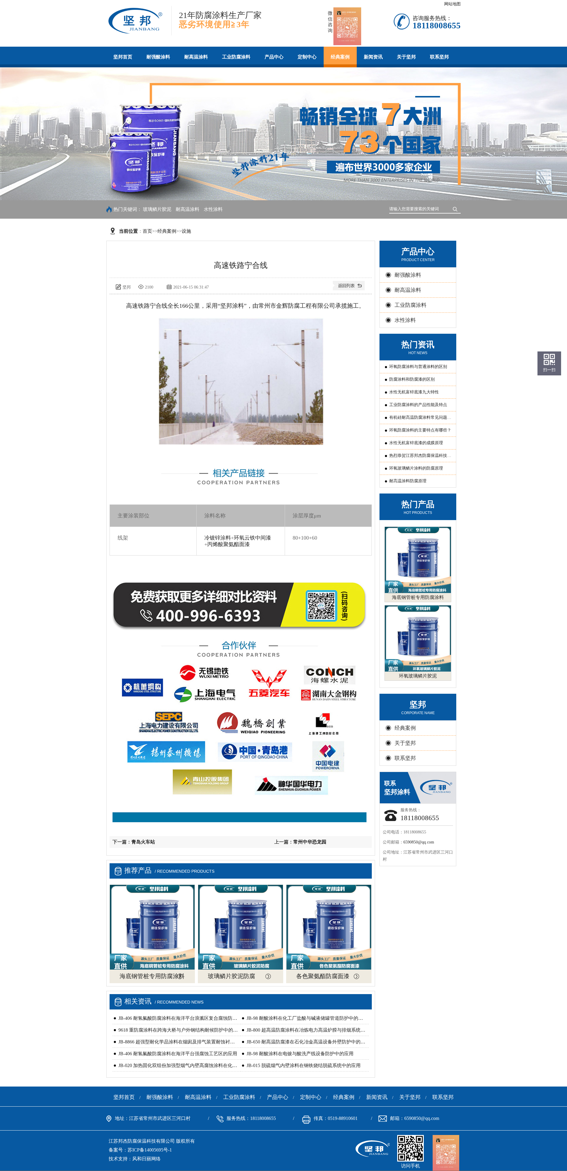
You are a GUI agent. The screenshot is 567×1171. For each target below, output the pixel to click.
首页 (147, 231)
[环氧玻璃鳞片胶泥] (418, 638)
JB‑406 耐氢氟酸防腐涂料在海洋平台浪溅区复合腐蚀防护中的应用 (187, 1018)
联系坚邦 (439, 56)
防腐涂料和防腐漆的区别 (412, 379)
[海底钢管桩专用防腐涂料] (152, 927)
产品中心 (274, 56)
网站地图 (452, 4)
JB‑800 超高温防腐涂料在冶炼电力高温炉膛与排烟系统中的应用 (313, 1029)
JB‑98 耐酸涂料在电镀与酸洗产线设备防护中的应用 (300, 1053)
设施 (186, 231)
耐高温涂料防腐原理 (407, 481)
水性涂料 (213, 209)
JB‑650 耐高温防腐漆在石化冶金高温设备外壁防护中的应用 (308, 1041)
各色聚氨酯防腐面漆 (322, 976)
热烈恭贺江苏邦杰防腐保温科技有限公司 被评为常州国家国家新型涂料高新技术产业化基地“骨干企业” (420, 457)
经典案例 (340, 56)
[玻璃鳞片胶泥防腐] (240, 927)
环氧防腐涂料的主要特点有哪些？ (420, 430)
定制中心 (307, 56)
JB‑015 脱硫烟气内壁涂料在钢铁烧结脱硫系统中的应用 (304, 1065)
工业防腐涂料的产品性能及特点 (418, 405)
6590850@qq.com (418, 842)
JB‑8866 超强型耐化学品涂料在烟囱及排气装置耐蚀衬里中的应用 (186, 1041)
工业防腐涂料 (236, 56)
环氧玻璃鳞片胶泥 (418, 675)
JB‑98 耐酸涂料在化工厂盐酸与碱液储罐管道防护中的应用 (307, 1018)
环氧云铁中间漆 (252, 538)
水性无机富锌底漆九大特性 (414, 392)
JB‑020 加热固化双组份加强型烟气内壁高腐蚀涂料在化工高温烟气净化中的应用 (201, 1065)
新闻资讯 (373, 56)
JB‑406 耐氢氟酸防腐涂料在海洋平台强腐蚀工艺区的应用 (177, 1053)
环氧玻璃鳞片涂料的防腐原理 (416, 468)
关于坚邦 (406, 56)
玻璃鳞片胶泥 (157, 209)
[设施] (349, 288)
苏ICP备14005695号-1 (150, 1149)
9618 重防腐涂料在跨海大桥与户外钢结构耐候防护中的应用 (180, 1029)
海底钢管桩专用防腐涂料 (152, 976)
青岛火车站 (143, 841)
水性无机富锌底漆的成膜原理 (416, 443)
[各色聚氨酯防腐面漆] (328, 927)
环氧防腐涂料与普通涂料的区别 (418, 366)
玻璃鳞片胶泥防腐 (231, 976)
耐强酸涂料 (158, 56)
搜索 (456, 208)
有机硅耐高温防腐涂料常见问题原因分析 (420, 419)
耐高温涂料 (196, 56)
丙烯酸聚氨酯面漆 (228, 544)
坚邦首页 (122, 56)
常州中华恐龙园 (309, 841)
